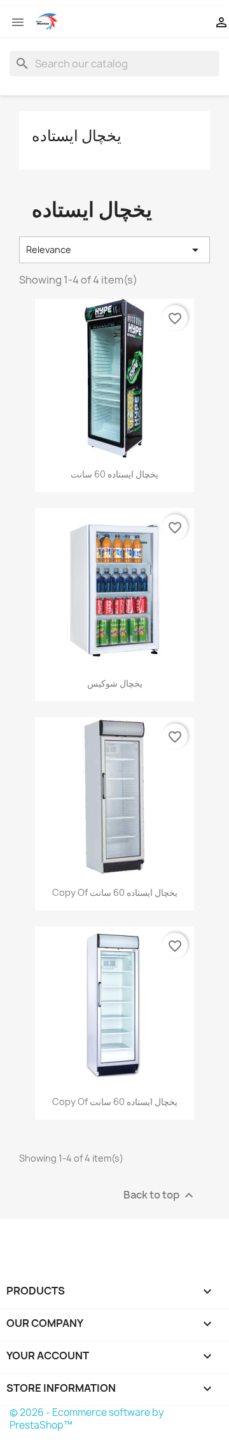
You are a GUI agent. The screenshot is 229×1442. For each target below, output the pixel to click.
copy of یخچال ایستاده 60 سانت (114, 892)
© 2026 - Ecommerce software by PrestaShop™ (87, 1419)
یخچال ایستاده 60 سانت (114, 474)
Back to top (160, 1196)
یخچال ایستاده (76, 135)
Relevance (114, 250)
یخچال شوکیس (114, 683)
